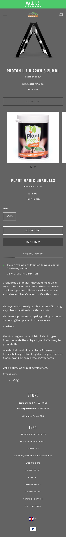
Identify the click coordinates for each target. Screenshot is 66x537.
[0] (31, 166)
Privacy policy (33, 492)
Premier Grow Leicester (44, 265)
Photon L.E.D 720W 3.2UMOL (33, 70)
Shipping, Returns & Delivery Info (33, 456)
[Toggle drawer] (5, 14)
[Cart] (61, 14)
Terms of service (33, 499)
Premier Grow (33, 77)
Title (6, 208)
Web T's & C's (33, 463)
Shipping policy (33, 506)
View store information (22, 274)
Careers (33, 477)
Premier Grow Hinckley (33, 441)
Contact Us (33, 449)
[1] (35, 166)
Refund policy (33, 485)
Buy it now (33, 241)
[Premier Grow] (33, 14)
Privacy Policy (33, 470)
